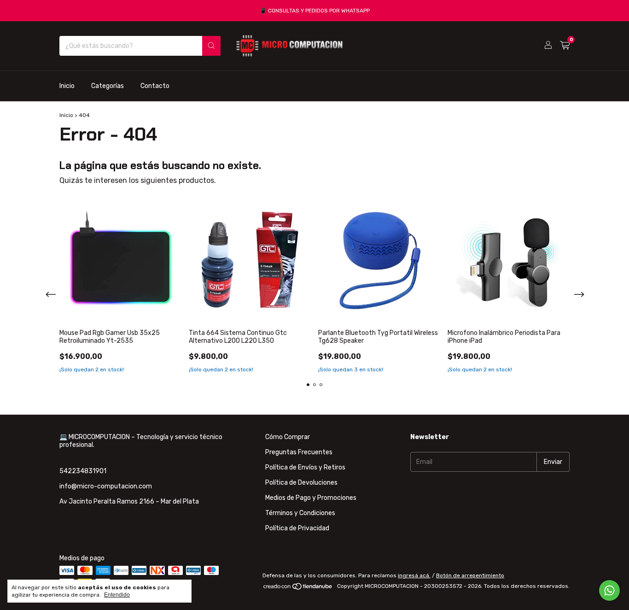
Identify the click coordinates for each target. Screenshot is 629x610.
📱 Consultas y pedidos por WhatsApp (315, 10)
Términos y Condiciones (300, 513)
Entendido (117, 595)
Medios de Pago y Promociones (310, 498)
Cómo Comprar (287, 437)
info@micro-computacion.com (105, 486)
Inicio (67, 85)
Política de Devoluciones (301, 483)
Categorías (107, 85)
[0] (565, 45)
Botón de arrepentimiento (470, 575)
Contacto (154, 85)
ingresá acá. (414, 575)
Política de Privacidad (297, 528)
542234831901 (82, 471)
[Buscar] (211, 46)
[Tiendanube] (298, 588)
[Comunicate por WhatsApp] (609, 590)
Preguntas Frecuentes (298, 452)
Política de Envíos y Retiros (305, 467)
